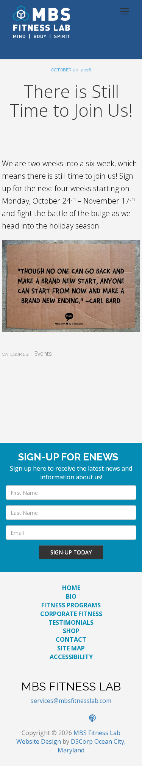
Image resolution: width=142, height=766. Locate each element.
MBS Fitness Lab (96, 733)
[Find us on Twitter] (63, 719)
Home (71, 588)
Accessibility (71, 657)
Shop (71, 631)
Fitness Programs (71, 605)
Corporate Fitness (71, 614)
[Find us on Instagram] (79, 719)
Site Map (71, 648)
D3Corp (82, 741)
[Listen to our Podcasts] (96, 719)
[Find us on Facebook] (46, 719)
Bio (71, 596)
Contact (71, 639)
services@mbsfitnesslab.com (71, 701)
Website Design (38, 741)
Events (43, 353)
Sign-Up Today (71, 552)
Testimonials (71, 622)
